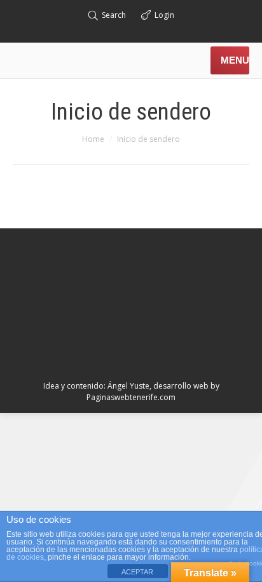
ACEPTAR (137, 572)
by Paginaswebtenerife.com (152, 391)
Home (93, 139)
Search (114, 15)
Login (164, 15)
